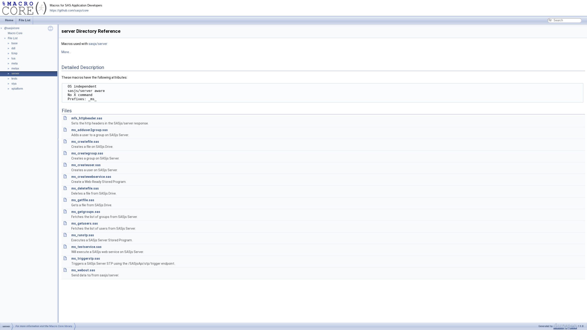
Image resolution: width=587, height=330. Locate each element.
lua (13, 58)
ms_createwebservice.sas (91, 177)
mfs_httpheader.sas (86, 118)
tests (14, 78)
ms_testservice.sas (86, 247)
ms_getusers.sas (84, 223)
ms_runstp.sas (82, 235)
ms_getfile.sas (82, 200)
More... (66, 52)
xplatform (17, 88)
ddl (13, 48)
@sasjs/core (11, 28)
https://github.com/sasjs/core (69, 10)
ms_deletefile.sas (85, 188)
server (15, 73)
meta (14, 63)
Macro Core (15, 33)
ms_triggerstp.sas (85, 258)
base (14, 43)
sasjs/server (98, 44)
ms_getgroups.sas (85, 212)
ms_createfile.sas (85, 141)
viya (14, 83)
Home (9, 20)
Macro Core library (60, 326)
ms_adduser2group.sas (89, 130)
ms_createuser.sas (86, 165)
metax (15, 68)
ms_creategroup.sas (87, 153)
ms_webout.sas (83, 270)
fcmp (14, 53)
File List (24, 20)
